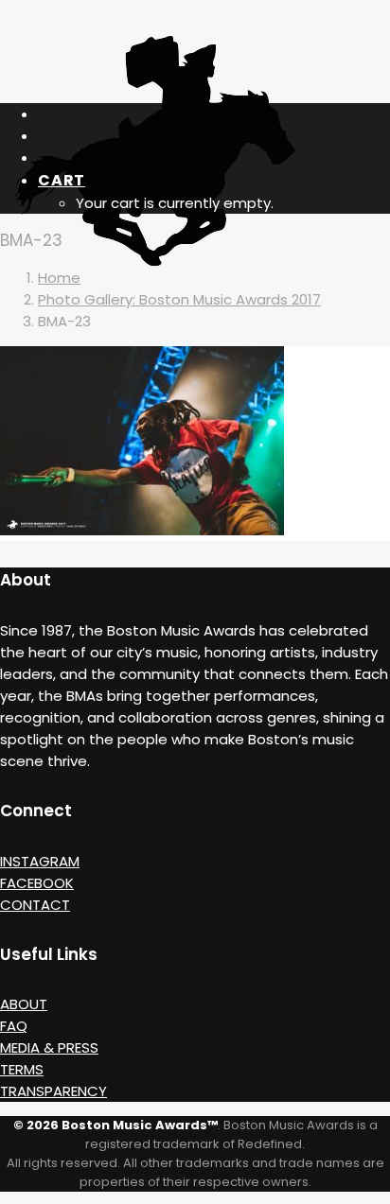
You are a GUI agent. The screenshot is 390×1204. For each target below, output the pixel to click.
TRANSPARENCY (53, 1091)
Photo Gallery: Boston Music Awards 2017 (179, 299)
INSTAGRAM (40, 861)
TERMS (22, 1069)
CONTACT (35, 905)
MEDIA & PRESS (49, 1047)
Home (59, 278)
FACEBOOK (37, 883)
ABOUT (23, 1004)
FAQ (13, 1026)
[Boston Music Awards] (195, 44)
